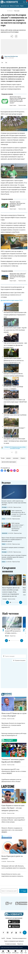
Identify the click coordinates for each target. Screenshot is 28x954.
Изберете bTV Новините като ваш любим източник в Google (15, 447)
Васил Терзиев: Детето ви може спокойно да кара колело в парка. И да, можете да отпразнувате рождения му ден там (10, 592)
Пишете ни (20, 944)
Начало (10, 10)
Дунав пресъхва (5, 5)
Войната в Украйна (14, 5)
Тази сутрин (16, 10)
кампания (8, 458)
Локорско (23, 458)
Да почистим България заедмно (9, 461)
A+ (6, 62)
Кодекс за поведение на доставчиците (14, 941)
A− (2, 62)
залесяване (15, 458)
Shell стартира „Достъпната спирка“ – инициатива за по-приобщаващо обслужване (17, 526)
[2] (26, 2)
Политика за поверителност (19, 938)
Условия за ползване (10, 944)
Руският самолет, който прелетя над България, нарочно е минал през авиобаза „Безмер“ (14, 502)
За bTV (3, 938)
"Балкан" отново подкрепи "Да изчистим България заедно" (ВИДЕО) (17, 204)
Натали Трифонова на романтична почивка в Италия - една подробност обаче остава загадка (13, 820)
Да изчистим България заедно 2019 (12, 300)
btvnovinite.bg (22, 129)
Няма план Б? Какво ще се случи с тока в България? (13, 714)
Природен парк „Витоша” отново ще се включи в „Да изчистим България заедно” (18, 276)
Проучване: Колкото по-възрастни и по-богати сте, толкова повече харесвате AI (13, 725)
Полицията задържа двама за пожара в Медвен (13, 548)
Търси (24, 891)
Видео (21, 5)
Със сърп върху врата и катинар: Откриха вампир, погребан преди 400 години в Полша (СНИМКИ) (14, 557)
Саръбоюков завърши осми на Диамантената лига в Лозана (11, 780)
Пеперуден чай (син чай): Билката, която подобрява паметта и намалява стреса (13, 867)
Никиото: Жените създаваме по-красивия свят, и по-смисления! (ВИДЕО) (11, 830)
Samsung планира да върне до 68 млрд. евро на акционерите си (14, 734)
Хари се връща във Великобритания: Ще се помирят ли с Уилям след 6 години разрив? (18, 513)
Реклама (8, 938)
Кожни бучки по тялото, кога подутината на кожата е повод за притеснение (12, 875)
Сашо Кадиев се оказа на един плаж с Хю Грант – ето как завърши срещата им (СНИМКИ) (12, 808)
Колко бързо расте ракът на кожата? (12, 857)
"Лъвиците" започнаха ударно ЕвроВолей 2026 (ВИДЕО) (12, 760)
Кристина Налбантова (11, 56)
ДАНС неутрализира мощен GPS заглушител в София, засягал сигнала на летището (13, 631)
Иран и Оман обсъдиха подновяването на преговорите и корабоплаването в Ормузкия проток (14, 539)
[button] (7, 602)
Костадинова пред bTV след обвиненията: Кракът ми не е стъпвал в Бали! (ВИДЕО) (13, 771)
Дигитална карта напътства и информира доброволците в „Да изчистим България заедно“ (18, 99)
